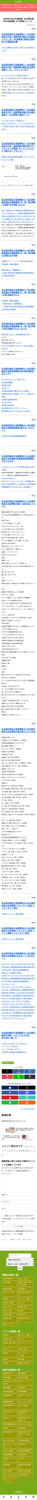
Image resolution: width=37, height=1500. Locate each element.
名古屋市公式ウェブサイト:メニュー (15, 408)
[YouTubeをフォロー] (10, 1098)
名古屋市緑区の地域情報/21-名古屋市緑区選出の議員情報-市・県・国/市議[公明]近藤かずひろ (18, 292)
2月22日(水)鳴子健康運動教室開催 (14, 436)
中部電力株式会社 (8, 405)
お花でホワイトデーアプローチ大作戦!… (16, 1001)
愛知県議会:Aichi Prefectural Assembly (16, 411)
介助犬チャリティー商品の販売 (13, 914)
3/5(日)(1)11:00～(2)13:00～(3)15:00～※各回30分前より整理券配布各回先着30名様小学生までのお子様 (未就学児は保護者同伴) (18, 978)
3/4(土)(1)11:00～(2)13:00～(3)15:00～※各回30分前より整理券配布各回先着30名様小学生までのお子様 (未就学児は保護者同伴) (18, 967)
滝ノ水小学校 (6, 402)
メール (5, 1202)
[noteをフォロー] (27, 1098)
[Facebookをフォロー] (10, 1093)
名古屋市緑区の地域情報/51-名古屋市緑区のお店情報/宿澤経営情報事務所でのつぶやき (18, 458)
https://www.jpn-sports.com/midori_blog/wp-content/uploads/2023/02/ (23, 167)
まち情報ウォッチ (8, 1062)
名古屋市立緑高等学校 (9, 399)
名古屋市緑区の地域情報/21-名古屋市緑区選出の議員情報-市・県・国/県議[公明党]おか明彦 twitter (18, 202)
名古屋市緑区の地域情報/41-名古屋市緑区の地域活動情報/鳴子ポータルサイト (18, 427)
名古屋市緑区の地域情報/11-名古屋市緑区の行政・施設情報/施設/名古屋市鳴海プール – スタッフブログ (18, 67)
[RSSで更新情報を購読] (27, 1102)
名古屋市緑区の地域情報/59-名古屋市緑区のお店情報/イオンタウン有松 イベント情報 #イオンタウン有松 (18, 930)
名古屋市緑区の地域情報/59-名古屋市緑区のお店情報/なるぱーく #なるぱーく (18, 955)
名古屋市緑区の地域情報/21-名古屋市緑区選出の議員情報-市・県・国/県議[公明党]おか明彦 (18, 252)
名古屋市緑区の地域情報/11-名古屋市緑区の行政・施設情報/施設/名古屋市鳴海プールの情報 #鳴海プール (18, 112)
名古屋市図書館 (7, 382)
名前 (4, 1195)
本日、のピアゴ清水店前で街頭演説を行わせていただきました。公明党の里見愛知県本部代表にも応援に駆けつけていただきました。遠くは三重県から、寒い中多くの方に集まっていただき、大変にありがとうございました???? (18, 216)
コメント (6, 1173)
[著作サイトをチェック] (10, 1088)
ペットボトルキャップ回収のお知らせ (15, 75)
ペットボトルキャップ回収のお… (13, 120)
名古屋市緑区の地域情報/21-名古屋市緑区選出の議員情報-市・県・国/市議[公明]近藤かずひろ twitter (18, 326)
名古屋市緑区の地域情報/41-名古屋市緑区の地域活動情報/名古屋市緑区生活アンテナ (18, 371)
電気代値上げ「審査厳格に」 (12, 270)
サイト (4, 1209)
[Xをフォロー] (27, 1088)
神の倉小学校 (6, 385)
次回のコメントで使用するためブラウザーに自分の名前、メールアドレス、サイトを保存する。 (18, 1218)
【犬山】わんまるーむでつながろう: (15, 1043)
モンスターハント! (8, 984)
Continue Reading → (9, 478)
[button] (29, 1077)
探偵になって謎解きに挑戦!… (12, 973)
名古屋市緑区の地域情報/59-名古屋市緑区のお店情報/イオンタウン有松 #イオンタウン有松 (18, 905)
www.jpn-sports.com (10, 176)
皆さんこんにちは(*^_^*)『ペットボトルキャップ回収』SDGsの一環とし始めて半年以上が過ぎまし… (18, 126)
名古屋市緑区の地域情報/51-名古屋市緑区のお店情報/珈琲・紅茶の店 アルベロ (18, 503)
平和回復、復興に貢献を (10, 264)
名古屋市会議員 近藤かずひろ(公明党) (15, 391)
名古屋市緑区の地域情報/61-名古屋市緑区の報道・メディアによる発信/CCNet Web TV (18, 1035)
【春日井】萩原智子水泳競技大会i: (14, 1052)
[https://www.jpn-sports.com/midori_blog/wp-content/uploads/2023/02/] (8, 168)
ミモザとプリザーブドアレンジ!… (14, 1018)
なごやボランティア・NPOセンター (14, 379)
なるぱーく (5, 388)
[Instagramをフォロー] (27, 1093)
